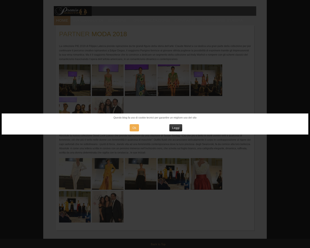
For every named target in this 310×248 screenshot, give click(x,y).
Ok (134, 127)
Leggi (175, 127)
